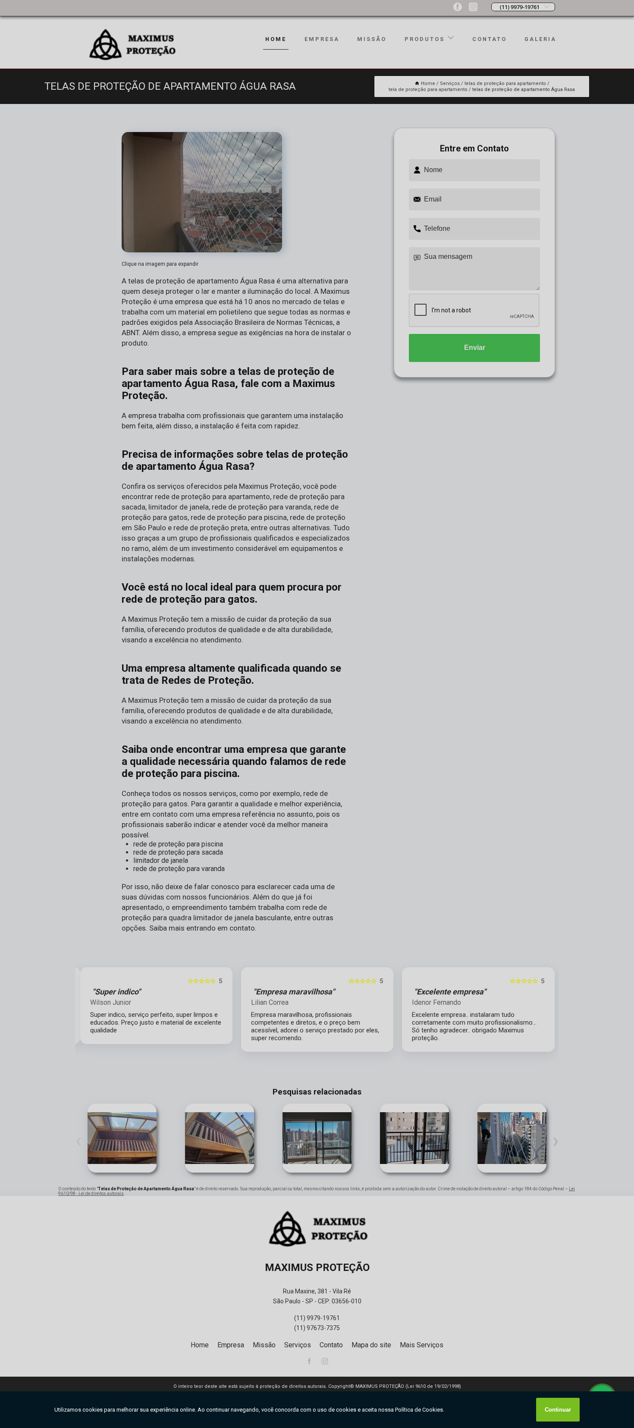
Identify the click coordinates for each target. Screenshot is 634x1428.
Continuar (558, 1409)
